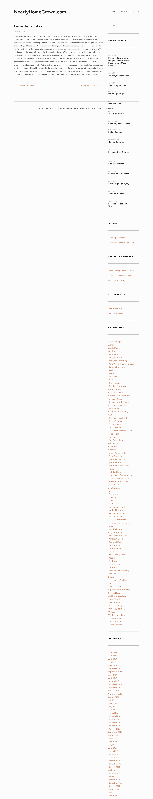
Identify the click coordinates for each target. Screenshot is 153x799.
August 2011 (113, 789)
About (124, 11)
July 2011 (112, 792)
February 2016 (114, 716)
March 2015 (113, 751)
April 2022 (112, 652)
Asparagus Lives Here (118, 75)
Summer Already (116, 163)
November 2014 (115, 764)
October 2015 (114, 729)
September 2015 (115, 732)
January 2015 (113, 757)
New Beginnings (116, 93)
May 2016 (112, 706)
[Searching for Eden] (114, 81)
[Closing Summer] (117, 138)
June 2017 (112, 675)
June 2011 (112, 795)
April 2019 (112, 659)
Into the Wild (114, 103)
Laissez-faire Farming (118, 173)
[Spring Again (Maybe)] (117, 179)
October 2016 (114, 691)
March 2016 (113, 713)
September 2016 (115, 694)
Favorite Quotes (28, 25)
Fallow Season (115, 132)
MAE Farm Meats (115, 313)
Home (115, 11)
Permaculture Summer (119, 152)
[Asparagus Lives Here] (114, 71)
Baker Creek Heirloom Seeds (120, 275)
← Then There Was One (24, 85)
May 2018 (112, 662)
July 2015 (112, 738)
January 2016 (113, 719)
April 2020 (112, 656)
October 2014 (114, 767)
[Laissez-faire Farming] (118, 169)
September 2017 (115, 671)
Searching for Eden (117, 85)
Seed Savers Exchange (117, 280)
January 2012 (113, 776)
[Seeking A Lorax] (118, 189)
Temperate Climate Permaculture (122, 242)
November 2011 (115, 783)
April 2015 (112, 748)
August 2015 (113, 735)
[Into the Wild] (117, 99)
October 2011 (114, 786)
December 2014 (115, 760)
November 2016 (115, 687)
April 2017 (112, 678)
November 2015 (115, 725)
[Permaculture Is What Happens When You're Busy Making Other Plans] (118, 53)
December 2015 (115, 722)
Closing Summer (116, 142)
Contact (134, 11)
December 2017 (115, 668)
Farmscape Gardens (116, 237)
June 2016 (112, 703)
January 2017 (113, 681)
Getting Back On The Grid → (91, 85)
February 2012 (114, 773)
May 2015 (112, 745)
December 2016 (115, 684)
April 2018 (112, 665)
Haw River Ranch (115, 308)
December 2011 (115, 780)
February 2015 (114, 754)
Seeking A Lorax (116, 193)
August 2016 (113, 697)
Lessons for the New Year (118, 205)
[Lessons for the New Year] (117, 199)
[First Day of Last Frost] (117, 119)
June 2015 (112, 741)
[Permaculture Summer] (117, 148)
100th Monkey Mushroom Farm (121, 270)
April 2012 (112, 770)
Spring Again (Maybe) (118, 183)
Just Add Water (116, 113)
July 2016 (112, 700)
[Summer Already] (123, 158)
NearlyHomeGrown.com (40, 12)
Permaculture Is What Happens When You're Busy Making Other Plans (118, 61)
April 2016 (112, 710)
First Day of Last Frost (119, 123)
